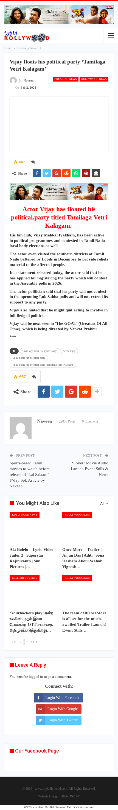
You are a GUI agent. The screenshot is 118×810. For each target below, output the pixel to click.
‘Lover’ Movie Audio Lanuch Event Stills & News (89, 469)
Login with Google (62, 709)
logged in (36, 677)
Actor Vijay (69, 350)
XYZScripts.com (83, 807)
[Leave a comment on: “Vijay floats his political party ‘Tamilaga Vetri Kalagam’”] (33, 162)
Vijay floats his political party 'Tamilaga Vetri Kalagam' (43, 364)
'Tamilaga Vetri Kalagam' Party (40, 350)
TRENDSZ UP (70, 796)
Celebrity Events (24, 578)
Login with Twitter (62, 720)
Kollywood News (94, 78)
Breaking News (65, 78)
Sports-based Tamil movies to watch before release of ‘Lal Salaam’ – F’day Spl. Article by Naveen (31, 474)
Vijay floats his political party (28, 357)
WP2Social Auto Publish (39, 807)
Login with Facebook (62, 698)
